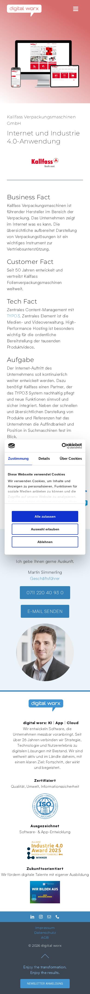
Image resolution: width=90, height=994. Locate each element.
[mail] (49, 917)
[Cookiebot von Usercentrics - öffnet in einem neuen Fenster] (62, 446)
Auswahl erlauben (45, 529)
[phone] (57, 917)
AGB (45, 937)
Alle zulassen (45, 516)
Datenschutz (45, 933)
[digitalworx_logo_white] (24, 6)
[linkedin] (32, 917)
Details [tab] (44, 458)
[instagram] (41, 917)
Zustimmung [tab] (18, 458)
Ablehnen (45, 542)
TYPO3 (13, 315)
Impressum (45, 928)
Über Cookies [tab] (71, 458)
